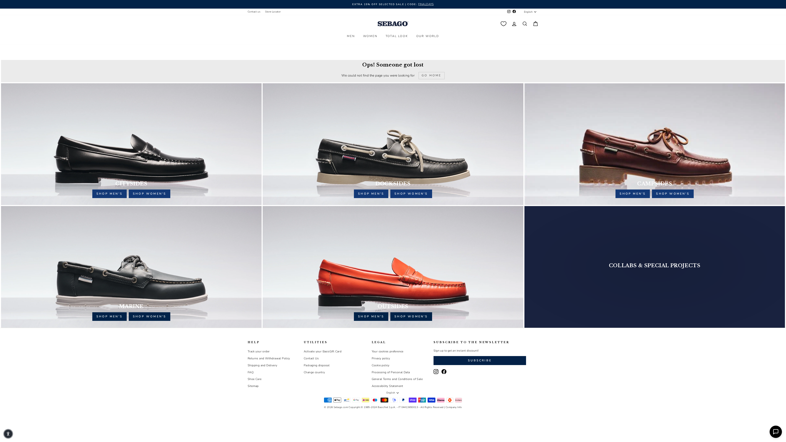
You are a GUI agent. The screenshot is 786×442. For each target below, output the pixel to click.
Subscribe (480, 360)
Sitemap (253, 386)
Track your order (259, 351)
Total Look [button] (397, 36)
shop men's (109, 194)
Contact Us (311, 358)
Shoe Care (255, 379)
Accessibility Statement (387, 386)
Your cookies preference (387, 351)
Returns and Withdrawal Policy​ (269, 358)
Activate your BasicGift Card (322, 351)
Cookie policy (381, 365)
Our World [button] (427, 36)
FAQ (251, 372)
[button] (8, 434)
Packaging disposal (317, 365)
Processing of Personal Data (391, 372)
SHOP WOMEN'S (149, 316)
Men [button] (351, 36)
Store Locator (273, 11)
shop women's (149, 194)
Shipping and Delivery (262, 365)
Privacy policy (381, 358)
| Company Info (453, 407)
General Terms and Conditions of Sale (397, 379)
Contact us (254, 11)
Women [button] (370, 36)
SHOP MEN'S (109, 316)
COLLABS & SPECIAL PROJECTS (654, 265)
